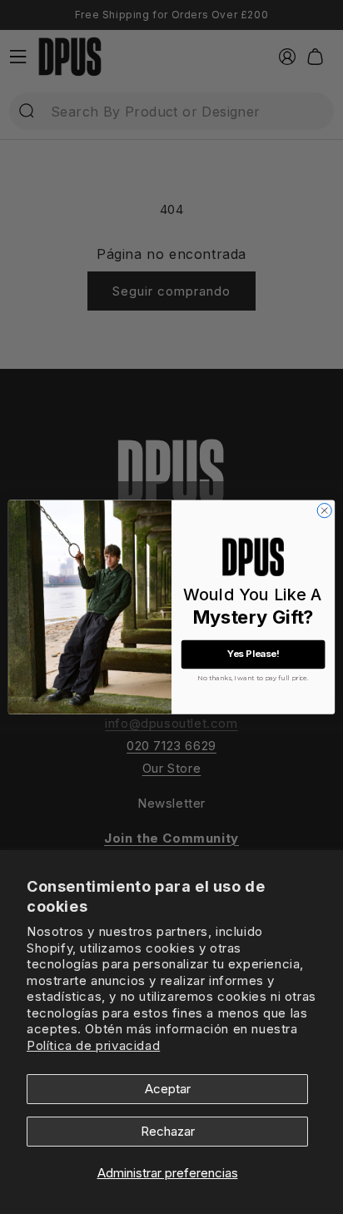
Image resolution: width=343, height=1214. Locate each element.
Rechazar (168, 1131)
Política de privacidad (93, 1045)
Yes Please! (253, 654)
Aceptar (168, 1089)
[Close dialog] (324, 510)
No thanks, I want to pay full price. (252, 676)
